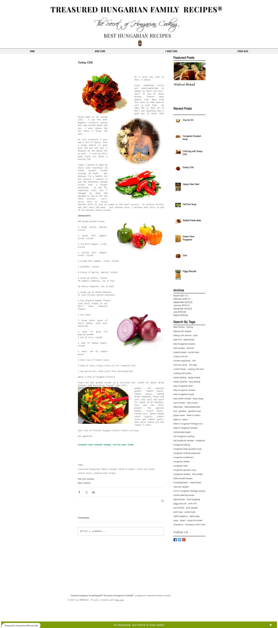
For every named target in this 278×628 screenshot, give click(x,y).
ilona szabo (197, 474)
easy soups (192, 402)
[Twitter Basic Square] (179, 539)
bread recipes (180, 352)
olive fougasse (193, 499)
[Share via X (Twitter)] (86, 492)
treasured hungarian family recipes (97, 469)
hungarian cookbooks (183, 457)
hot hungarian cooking (183, 436)
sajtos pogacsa (180, 516)
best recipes (179, 348)
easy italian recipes (182, 398)
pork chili (192, 503)
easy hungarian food (183, 386)
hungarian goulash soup (184, 470)
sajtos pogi (194, 516)
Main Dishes (84, 483)
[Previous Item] (178, 71)
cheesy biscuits (180, 356)
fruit (175, 411)
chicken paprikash (182, 360)
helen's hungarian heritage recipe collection (189, 423)
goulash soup (194, 411)
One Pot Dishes (86, 479)
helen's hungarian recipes (185, 428)
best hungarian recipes (184, 344)
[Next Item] (201, 71)
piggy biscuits (179, 503)
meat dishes (195, 482)
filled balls (178, 407)
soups (182, 520)
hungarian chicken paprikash (187, 453)
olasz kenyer (179, 499)
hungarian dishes (181, 461)
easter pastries (180, 381)
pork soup (178, 512)
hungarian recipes (181, 474)
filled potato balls (192, 407)
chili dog (193, 365)
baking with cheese (182, 331)
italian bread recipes (183, 478)
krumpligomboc (180, 482)
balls (195, 335)
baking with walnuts (182, 335)
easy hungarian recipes (184, 390)
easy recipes (179, 402)
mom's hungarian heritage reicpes (189, 491)
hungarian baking (181, 444)
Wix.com (119, 600)
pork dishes (178, 508)
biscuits (190, 348)
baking (189, 327)
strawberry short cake (195, 524)
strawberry (178, 524)
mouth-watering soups (183, 495)
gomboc (182, 411)
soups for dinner (194, 520)
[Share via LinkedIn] (93, 492)
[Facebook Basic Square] (175, 539)
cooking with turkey (105, 473)
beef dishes (189, 339)
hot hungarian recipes (183, 440)
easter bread (194, 377)
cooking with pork (196, 369)
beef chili (177, 339)
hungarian (200, 440)
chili (194, 360)
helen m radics (127, 469)
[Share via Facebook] (79, 492)
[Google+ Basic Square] (183, 539)
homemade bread (181, 432)
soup (175, 520)
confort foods (179, 369)
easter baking (179, 377)
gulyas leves (179, 415)
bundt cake (193, 352)
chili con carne (145, 469)
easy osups (198, 398)
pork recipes (192, 508)
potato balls (190, 512)
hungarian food (180, 466)
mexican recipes (181, 487)
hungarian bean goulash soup (187, 449)
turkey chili (85, 473)
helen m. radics (180, 419)
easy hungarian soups (183, 394)
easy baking (194, 381)
